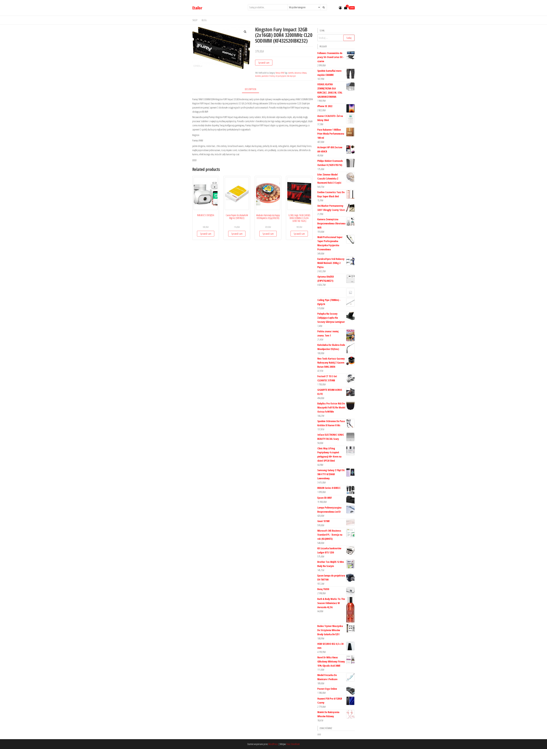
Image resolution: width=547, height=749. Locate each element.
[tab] (252, 89)
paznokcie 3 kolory (268, 76)
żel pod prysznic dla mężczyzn (285, 76)
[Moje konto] (340, 7)
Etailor (197, 8)
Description (250, 89)
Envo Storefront (293, 744)
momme (258, 76)
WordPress (273, 744)
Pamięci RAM (280, 72)
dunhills (291, 72)
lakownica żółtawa (300, 72)
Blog (204, 20)
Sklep (194, 20)
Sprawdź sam (263, 62)
